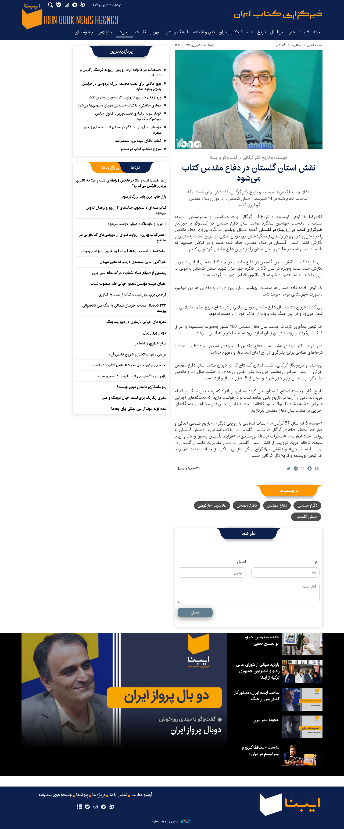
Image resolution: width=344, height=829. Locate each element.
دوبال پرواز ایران (154, 333)
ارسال (195, 612)
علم (250, 32)
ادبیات (304, 32)
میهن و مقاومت (148, 32)
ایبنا (278, 15)
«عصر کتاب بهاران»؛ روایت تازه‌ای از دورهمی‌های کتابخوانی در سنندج (123, 237)
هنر (292, 32)
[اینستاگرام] (95, 807)
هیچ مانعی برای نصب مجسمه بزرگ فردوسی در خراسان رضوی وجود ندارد (121, 86)
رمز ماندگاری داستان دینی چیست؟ (141, 387)
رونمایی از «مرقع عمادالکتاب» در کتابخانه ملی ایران (129, 273)
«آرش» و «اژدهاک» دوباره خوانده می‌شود (137, 224)
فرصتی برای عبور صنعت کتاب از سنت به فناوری (132, 294)
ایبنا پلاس (106, 32)
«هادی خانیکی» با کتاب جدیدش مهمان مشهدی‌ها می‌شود (119, 105)
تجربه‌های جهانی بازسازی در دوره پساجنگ (136, 322)
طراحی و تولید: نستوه (166, 821)
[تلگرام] (103, 807)
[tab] (135, 167)
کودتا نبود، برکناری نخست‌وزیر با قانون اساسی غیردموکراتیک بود (128, 116)
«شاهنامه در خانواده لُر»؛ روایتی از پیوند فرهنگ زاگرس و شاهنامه (120, 72)
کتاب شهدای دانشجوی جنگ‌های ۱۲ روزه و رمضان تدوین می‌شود (126, 210)
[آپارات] (111, 807)
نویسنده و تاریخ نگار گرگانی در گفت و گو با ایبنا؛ (248, 157)
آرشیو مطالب (142, 795)
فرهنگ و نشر (177, 32)
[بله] (87, 807)
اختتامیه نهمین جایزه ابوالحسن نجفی (262, 640)
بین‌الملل (277, 32)
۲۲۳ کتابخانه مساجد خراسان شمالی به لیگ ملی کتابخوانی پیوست (124, 308)
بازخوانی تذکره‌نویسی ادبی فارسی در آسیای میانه (132, 376)
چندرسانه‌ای (83, 32)
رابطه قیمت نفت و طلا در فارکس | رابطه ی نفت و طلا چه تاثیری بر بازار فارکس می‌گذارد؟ (121, 183)
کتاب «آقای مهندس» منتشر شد (138, 141)
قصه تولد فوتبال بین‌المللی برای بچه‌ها (138, 409)
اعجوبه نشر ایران (266, 720)
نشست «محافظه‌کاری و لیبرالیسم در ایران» (261, 750)
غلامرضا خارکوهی (212, 505)
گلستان (281, 45)
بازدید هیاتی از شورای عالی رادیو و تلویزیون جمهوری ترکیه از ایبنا (258, 671)
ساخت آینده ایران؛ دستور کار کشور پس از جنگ (257, 696)
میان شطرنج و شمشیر (150, 343)
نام (317, 562)
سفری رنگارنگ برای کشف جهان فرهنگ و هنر (134, 398)
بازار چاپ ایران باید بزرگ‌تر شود (144, 197)
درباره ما (99, 795)
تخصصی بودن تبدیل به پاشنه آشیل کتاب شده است (130, 365)
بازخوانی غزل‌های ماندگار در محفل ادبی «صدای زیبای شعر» (122, 130)
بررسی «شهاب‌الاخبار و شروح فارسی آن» (137, 354)
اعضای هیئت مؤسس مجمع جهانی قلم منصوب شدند (128, 284)
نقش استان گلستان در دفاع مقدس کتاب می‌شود (249, 173)
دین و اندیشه (204, 32)
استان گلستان (306, 516)
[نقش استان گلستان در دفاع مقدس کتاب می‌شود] (248, 99)
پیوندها (82, 795)
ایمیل (241, 562)
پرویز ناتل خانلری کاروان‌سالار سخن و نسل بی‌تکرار (125, 97)
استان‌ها (125, 32)
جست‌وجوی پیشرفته (55, 795)
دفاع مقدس (307, 505)
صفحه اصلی (314, 45)
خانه (316, 32)
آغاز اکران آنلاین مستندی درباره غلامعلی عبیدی (133, 262)
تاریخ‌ (261, 32)
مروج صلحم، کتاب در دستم (141, 149)
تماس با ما (118, 795)
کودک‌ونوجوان (230, 32)
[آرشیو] (79, 807)
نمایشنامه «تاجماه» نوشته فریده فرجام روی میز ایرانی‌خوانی (123, 251)
